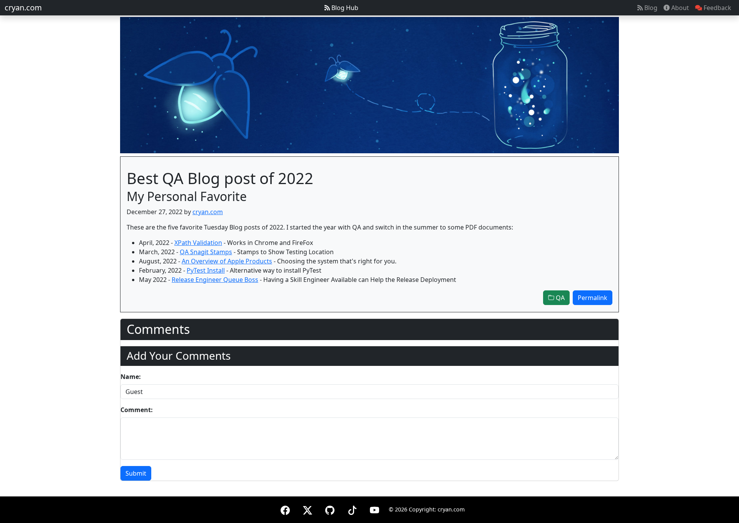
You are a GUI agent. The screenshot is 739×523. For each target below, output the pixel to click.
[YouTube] (374, 509)
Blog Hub (344, 7)
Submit (135, 473)
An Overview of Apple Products (227, 261)
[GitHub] (329, 509)
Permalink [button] (592, 297)
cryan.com (23, 7)
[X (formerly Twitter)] (307, 509)
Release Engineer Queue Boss (215, 279)
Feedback (716, 7)
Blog (650, 7)
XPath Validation (198, 242)
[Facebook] (285, 509)
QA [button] (559, 297)
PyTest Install (206, 270)
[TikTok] (352, 509)
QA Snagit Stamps (206, 252)
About (679, 7)
